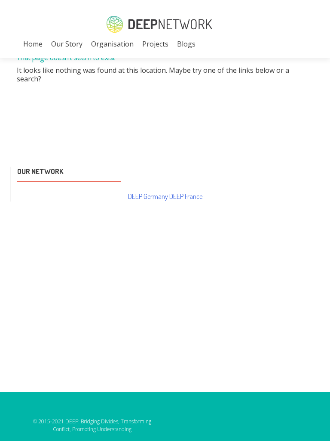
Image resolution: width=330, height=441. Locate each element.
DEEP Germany (148, 196)
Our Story (66, 44)
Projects (155, 44)
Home (33, 44)
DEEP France (185, 196)
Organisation (112, 44)
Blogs (186, 44)
